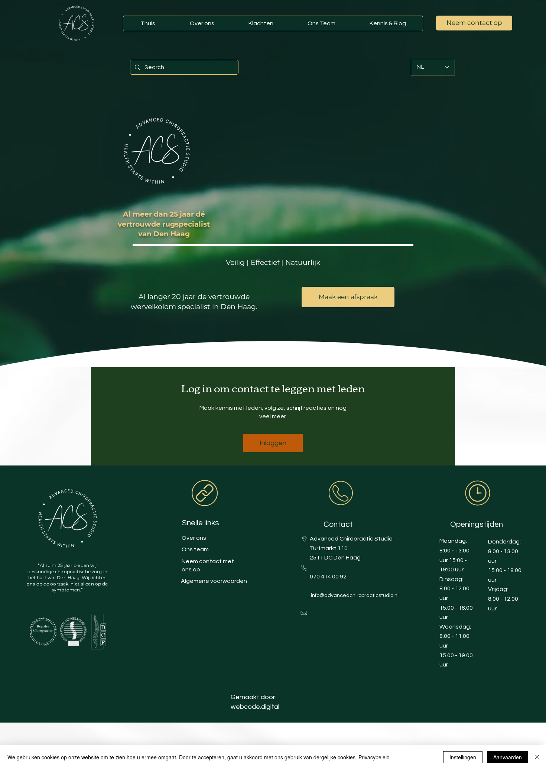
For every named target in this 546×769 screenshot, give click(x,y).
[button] (387, 23)
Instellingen (462, 757)
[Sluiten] (537, 757)
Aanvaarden (507, 757)
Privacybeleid (374, 757)
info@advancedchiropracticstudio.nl (355, 595)
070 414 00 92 (328, 577)
